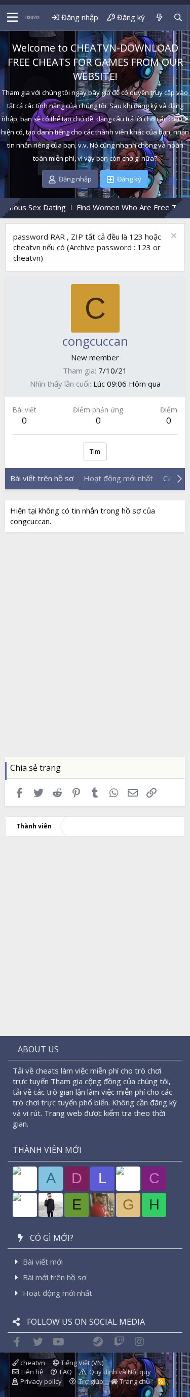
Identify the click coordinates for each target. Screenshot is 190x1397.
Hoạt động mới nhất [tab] (118, 478)
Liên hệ (32, 1371)
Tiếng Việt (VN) (81, 1362)
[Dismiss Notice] (172, 236)
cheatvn (32, 1362)
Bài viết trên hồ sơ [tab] (41, 478)
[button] (12, 17)
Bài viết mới (43, 1261)
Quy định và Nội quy (120, 1371)
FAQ (66, 1371)
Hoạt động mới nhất (57, 1293)
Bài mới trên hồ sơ (54, 1277)
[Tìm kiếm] (178, 17)
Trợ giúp (91, 1381)
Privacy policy (41, 1381)
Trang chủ (134, 1381)
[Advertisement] (95, 652)
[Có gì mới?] (158, 17)
